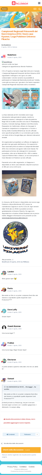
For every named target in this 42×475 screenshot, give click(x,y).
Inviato (14, 57)
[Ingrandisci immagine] (7, 62)
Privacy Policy (12, 467)
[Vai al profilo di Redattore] (4, 56)
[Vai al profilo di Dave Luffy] (4, 311)
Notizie (15, 47)
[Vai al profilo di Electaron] (4, 361)
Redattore (7, 45)
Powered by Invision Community (21, 471)
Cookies (32, 467)
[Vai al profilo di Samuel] (4, 380)
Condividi (11, 434)
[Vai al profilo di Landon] (4, 273)
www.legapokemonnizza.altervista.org (14, 218)
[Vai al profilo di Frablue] (4, 344)
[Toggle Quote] (5, 387)
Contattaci (23, 467)
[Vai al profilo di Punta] (4, 290)
